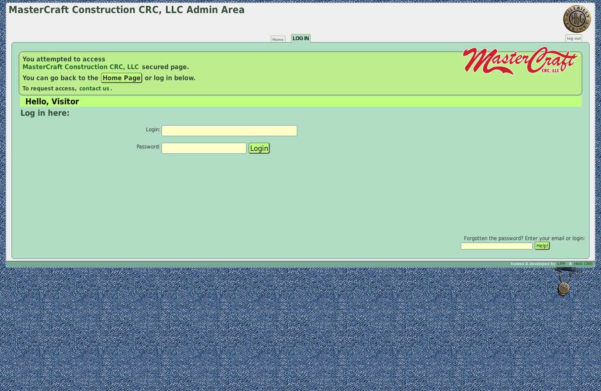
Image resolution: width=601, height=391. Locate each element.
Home (278, 39)
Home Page (122, 78)
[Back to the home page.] (19, 48)
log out (574, 38)
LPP (561, 263)
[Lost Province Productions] (567, 263)
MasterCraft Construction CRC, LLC (81, 67)
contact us (94, 88)
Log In (301, 38)
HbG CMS (583, 263)
